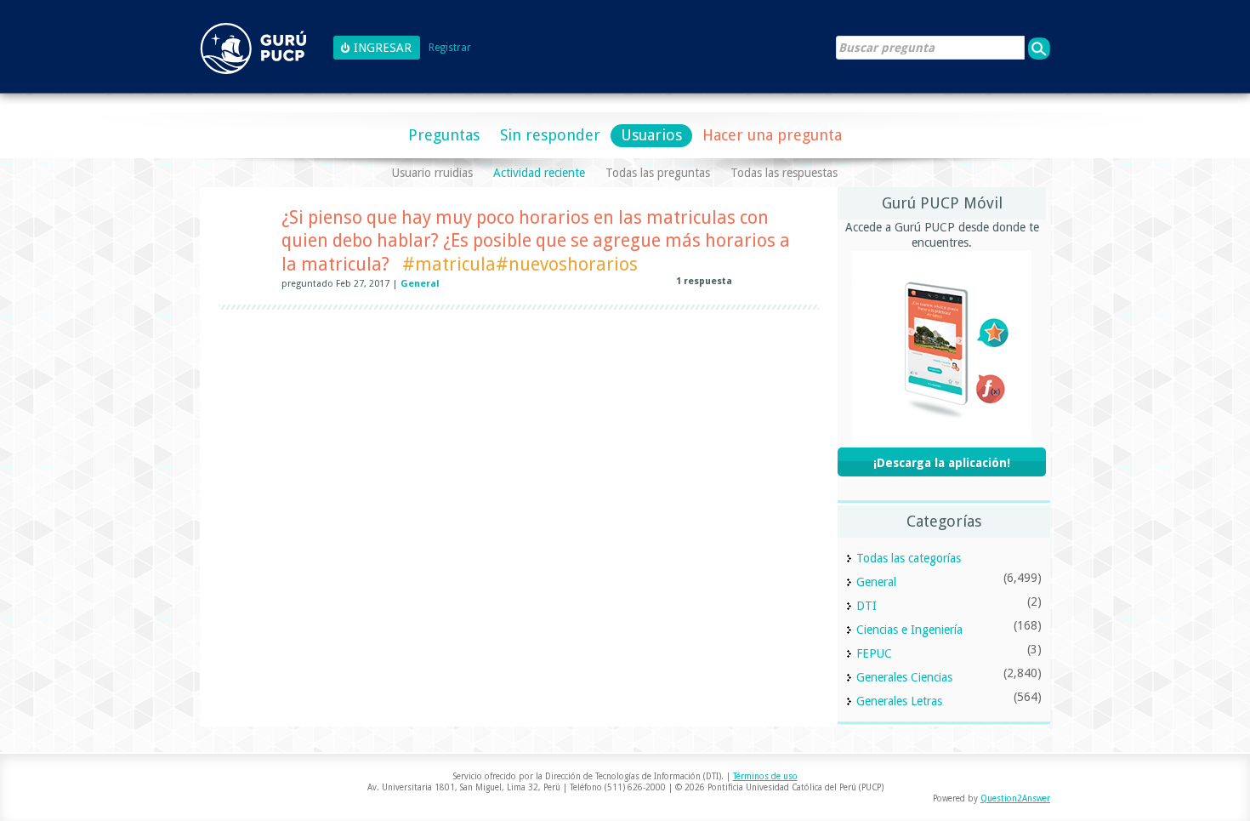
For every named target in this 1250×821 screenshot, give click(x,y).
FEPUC (874, 653)
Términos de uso (765, 776)
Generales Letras (899, 701)
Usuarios (651, 135)
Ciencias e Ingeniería (909, 629)
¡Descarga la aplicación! (941, 463)
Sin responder (550, 135)
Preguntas (444, 135)
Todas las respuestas (784, 173)
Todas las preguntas (657, 173)
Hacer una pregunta (772, 135)
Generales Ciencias (904, 677)
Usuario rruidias (432, 173)
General (420, 283)
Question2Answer (1015, 798)
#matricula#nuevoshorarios (520, 264)
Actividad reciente (539, 173)
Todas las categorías (908, 558)
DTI (866, 606)
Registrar (450, 48)
